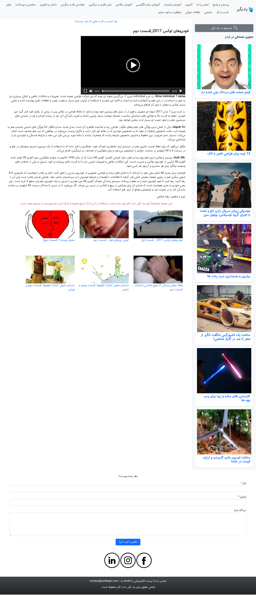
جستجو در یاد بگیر (222, 28)
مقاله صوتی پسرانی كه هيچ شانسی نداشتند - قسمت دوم (158, 287)
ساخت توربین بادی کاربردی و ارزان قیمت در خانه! (226, 459)
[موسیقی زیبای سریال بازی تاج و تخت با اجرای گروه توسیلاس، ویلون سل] (224, 185)
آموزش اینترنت (172, 5)
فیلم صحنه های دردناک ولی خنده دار (225, 92)
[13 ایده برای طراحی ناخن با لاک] (224, 126)
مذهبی (208, 12)
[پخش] (181, 91)
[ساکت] (91, 91)
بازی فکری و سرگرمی (100, 5)
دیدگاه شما (240, 510)
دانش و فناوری (48, 5)
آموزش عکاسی (124, 5)
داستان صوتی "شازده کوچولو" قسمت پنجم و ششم (104, 287)
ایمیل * (242, 497)
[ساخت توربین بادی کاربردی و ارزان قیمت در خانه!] (224, 432)
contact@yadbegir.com (104, 581)
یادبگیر (242, 9)
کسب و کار (222, 12)
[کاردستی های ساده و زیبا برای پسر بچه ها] (224, 370)
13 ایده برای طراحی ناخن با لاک (228, 153)
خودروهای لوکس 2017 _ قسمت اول (162, 240)
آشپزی (188, 5)
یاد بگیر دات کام (126, 587)
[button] (133, 65)
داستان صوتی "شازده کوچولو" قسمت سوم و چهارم (50, 287)
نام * (243, 483)
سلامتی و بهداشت (25, 5)
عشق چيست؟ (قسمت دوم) (59, 240)
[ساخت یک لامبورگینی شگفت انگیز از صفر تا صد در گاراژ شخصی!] (224, 308)
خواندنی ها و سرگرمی (73, 5)
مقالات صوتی (192, 12)
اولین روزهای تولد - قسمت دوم (111, 240)
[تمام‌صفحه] (85, 91)
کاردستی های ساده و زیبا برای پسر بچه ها (227, 398)
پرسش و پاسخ (221, 5)
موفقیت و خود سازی (169, 12)
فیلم (8, 5)
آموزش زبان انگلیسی (148, 5)
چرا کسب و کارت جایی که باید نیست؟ (96, 21)
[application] (133, 65)
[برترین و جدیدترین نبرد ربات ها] (224, 248)
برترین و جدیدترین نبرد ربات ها (228, 276)
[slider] (135, 91)
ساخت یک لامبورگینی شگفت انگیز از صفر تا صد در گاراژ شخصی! (225, 337)
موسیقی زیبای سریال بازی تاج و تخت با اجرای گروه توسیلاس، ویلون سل (225, 213)
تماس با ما (203, 5)
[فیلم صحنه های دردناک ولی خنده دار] (224, 66)
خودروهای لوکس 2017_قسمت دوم (161, 31)
